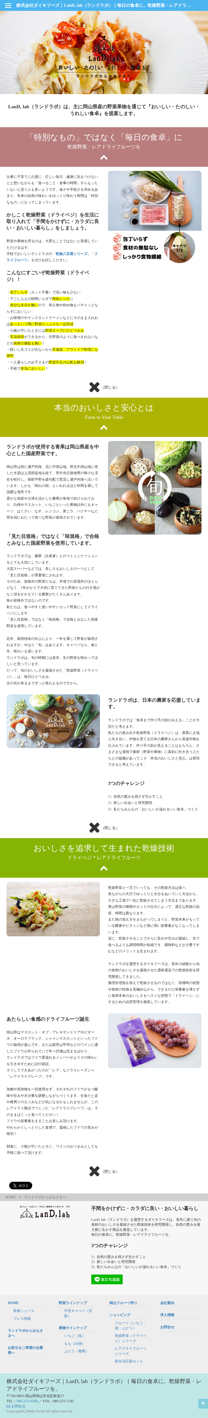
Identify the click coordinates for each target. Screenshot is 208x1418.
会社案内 (167, 1303)
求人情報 (167, 1315)
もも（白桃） (74, 1344)
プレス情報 (22, 1319)
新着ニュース (23, 1311)
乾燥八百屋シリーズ (71, 254)
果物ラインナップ (73, 1328)
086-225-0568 (27, 1401)
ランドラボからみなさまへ (45, 1197)
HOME (10, 1197)
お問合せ (167, 1327)
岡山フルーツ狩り (123, 1303)
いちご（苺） (74, 1336)
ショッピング (120, 1315)
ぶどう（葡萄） (76, 1351)
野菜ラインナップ (73, 1303)
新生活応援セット (129, 1361)
